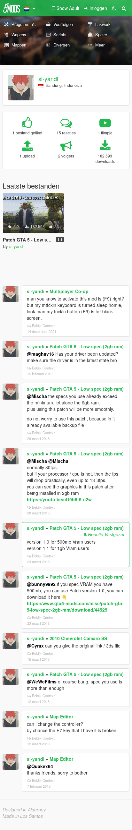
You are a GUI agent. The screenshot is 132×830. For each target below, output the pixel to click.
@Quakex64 (40, 766)
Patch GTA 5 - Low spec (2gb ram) (87, 346)
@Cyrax (35, 645)
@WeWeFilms (42, 681)
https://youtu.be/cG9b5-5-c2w (59, 499)
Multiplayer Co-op (69, 291)
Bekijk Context (43, 325)
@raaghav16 (40, 354)
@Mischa (37, 396)
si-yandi (48, 78)
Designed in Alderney (24, 809)
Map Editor (61, 716)
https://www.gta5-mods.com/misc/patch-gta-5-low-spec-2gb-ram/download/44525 (75, 606)
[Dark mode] (114, 8)
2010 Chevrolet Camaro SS (78, 638)
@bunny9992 (41, 584)
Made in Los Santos (23, 816)
